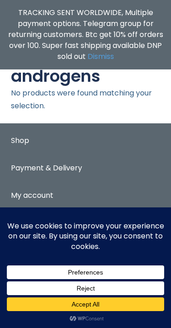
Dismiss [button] (101, 56)
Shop (20, 140)
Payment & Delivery (46, 168)
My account (32, 195)
